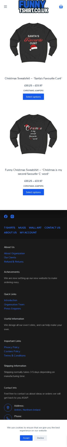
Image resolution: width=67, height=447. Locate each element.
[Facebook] (5, 216)
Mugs (22, 227)
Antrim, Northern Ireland (27, 409)
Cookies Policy (12, 351)
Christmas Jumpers (33, 90)
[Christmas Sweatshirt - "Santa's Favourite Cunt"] (33, 42)
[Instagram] (12, 216)
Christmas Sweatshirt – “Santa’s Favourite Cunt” (33, 78)
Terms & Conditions (15, 355)
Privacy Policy (11, 347)
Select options (33, 96)
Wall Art (35, 227)
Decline (40, 438)
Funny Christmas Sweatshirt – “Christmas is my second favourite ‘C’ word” (33, 171)
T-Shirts (9, 227)
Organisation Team (14, 304)
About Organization (14, 253)
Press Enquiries (12, 308)
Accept (26, 438)
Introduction (10, 300)
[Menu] (5, 6)
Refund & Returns (14, 261)
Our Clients (10, 257)
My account (28, 232)
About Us (10, 232)
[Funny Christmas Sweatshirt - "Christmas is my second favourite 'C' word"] (33, 134)
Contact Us (52, 227)
